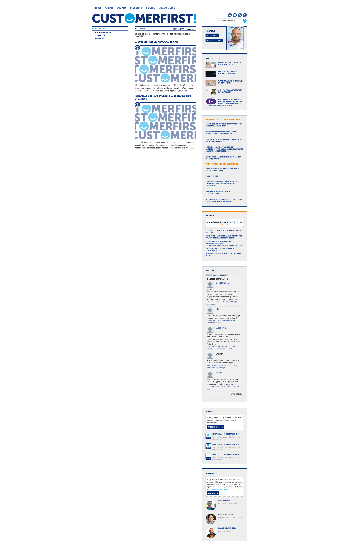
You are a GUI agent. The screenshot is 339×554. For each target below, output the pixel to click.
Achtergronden (101, 32)
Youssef (219, 372)
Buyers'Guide (167, 8)
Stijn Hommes (222, 282)
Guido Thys (220, 327)
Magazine (136, 8)
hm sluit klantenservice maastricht (219, 386)
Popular (223, 275)
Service (150, 8)
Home (97, 8)
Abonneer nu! (212, 35)
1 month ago (230, 349)
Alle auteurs (213, 493)
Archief (121, 8)
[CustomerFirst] (144, 18)
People (209, 275)
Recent (216, 275)
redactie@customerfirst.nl (218, 489)
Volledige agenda (215, 426)
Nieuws (98, 38)
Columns (98, 35)
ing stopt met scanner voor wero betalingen (222, 301)
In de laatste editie (214, 40)
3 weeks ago (220, 322)
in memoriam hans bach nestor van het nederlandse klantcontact (221, 347)
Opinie (109, 8)
